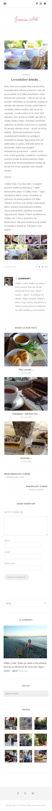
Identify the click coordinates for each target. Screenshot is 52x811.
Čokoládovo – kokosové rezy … (26, 413)
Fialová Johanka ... (37, 489)
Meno (7, 540)
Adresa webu (9, 563)
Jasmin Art (26, 20)
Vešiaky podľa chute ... (16, 477)
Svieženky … (26, 458)
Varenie (26, 74)
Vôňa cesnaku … (26, 369)
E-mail (7, 552)
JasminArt (24, 278)
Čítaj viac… (24, 671)
